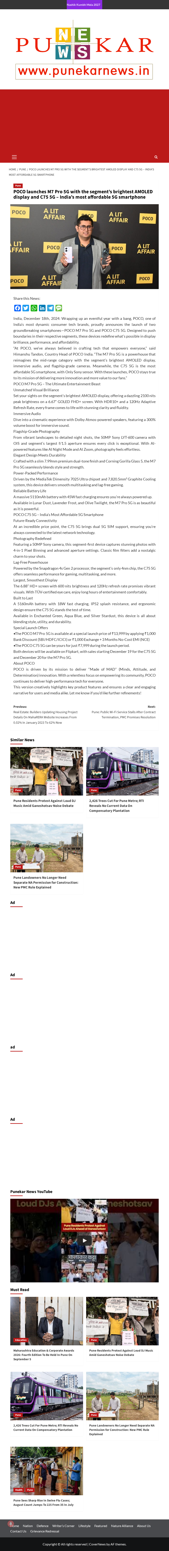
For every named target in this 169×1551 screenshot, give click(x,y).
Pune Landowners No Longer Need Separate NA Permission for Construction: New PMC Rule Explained (45, 882)
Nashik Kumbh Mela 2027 (83, 4)
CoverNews (97, 1544)
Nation (28, 1526)
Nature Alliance (122, 1526)
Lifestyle (84, 1526)
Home (14, 1526)
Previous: (45, 714)
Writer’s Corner (63, 1526)
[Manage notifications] (10, 1523)
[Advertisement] (84, 120)
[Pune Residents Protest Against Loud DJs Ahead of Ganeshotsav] (84, 1240)
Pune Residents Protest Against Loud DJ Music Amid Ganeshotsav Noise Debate (44, 803)
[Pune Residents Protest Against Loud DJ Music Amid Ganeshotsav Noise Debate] (46, 771)
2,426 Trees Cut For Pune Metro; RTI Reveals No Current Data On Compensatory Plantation (116, 805)
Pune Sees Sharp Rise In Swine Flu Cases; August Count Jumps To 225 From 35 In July (43, 1502)
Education (21, 1340)
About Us (144, 1526)
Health (18, 1490)
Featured (100, 1526)
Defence (42, 1526)
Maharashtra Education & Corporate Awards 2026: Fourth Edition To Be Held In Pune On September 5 (43, 1354)
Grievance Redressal (44, 1531)
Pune (18, 185)
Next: (124, 712)
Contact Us (18, 1531)
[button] (14, 156)
